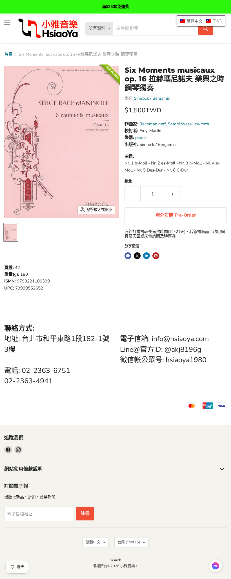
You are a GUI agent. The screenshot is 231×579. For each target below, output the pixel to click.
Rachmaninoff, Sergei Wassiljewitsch (174, 124)
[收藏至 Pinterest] (155, 255)
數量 (128, 181)
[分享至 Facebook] (128, 255)
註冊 (85, 513)
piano (140, 137)
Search (115, 560)
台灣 (128, 542)
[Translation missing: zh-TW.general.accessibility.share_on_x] (137, 255)
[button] (215, 566)
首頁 (8, 54)
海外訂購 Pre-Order (176, 215)
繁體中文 (93, 542)
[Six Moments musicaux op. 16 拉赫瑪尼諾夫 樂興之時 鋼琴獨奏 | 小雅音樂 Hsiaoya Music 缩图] (11, 232)
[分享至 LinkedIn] (146, 255)
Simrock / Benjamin (152, 98)
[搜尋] (205, 28)
